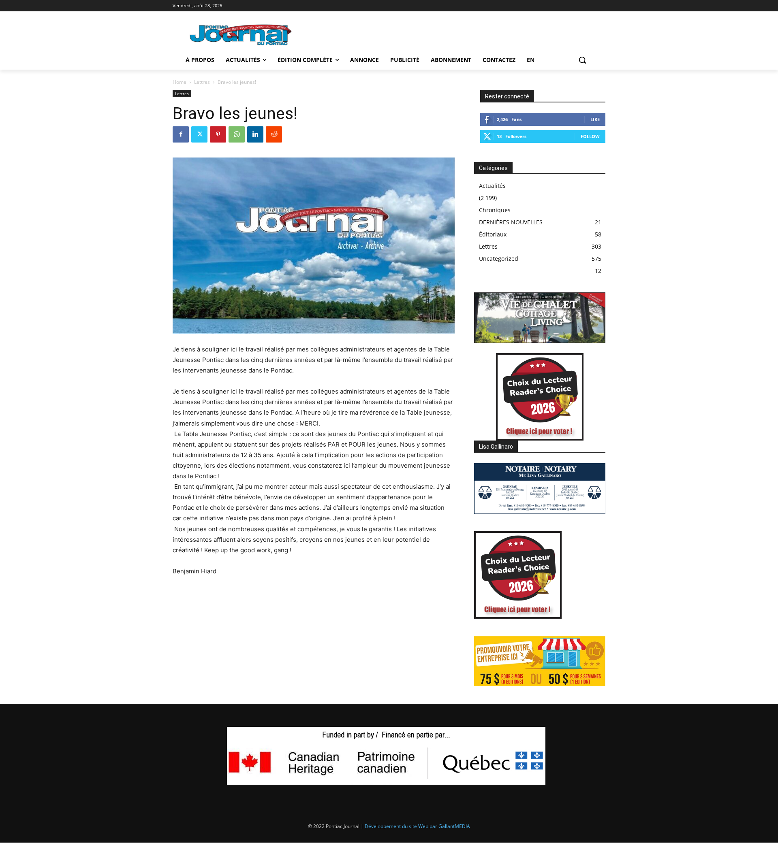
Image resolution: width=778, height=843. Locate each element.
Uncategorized (498, 258)
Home (179, 82)
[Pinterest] (218, 134)
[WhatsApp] (237, 134)
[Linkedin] (255, 134)
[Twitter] (199, 134)
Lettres (202, 82)
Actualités (492, 185)
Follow (590, 136)
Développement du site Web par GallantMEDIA (417, 826)
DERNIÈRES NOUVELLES (511, 222)
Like (595, 119)
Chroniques (495, 210)
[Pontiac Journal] (241, 35)
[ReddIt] (274, 134)
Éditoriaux (493, 234)
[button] (582, 60)
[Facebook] (181, 134)
